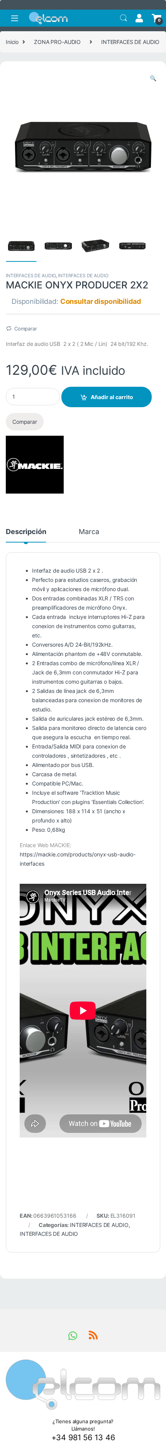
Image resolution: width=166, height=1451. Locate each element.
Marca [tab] (89, 532)
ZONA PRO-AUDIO (57, 42)
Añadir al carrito (112, 397)
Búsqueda (123, 18)
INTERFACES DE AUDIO (130, 42)
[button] (153, 78)
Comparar (25, 328)
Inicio (12, 42)
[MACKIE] (35, 465)
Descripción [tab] (26, 532)
